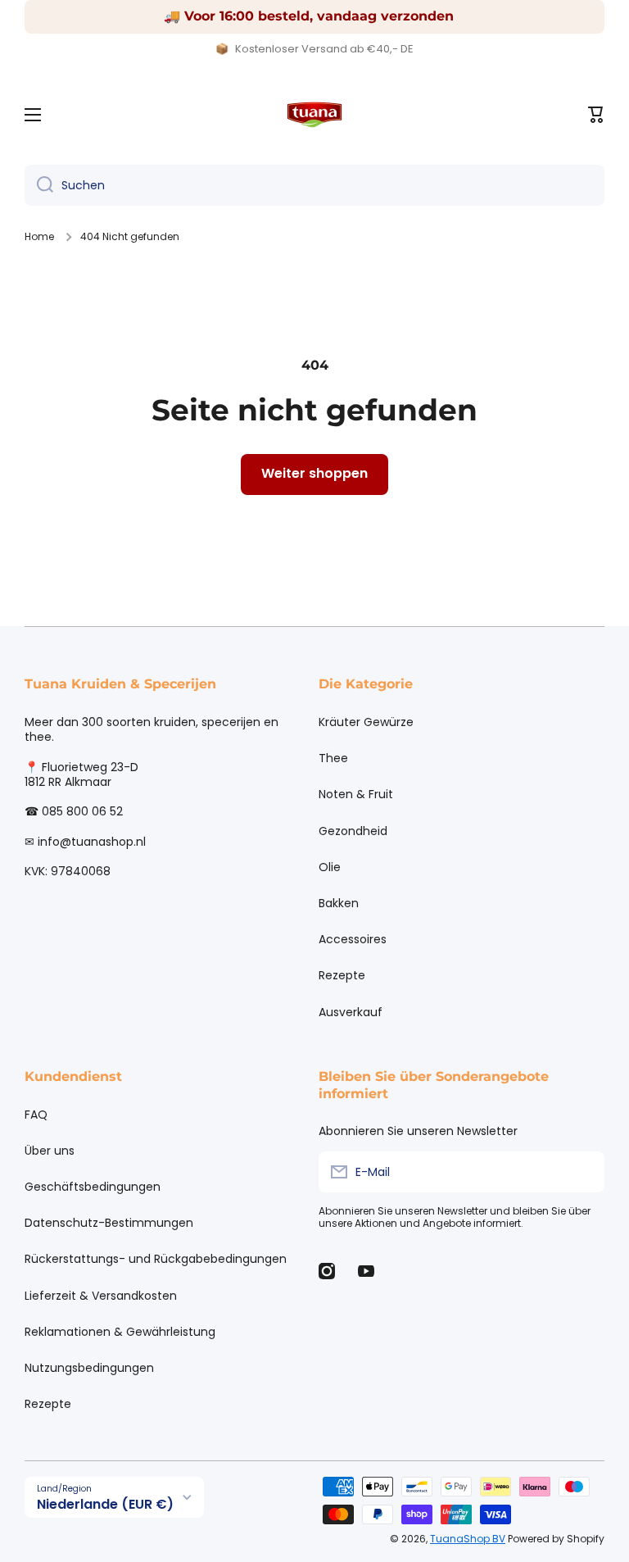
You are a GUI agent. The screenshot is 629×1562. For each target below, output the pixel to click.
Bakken (339, 903)
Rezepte (342, 975)
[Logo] (314, 114)
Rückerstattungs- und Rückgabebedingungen (156, 1259)
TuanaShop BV (467, 1539)
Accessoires (353, 939)
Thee (333, 758)
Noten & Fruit (356, 794)
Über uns (50, 1150)
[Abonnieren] (583, 1171)
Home (39, 236)
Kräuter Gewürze (366, 722)
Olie (330, 867)
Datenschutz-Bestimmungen (109, 1223)
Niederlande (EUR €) (105, 1504)
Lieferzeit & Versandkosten (101, 1295)
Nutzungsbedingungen (89, 1368)
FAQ (36, 1114)
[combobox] (314, 185)
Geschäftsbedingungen (93, 1186)
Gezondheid (353, 831)
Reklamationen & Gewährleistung (120, 1332)
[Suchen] (39, 185)
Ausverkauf (350, 1011)
